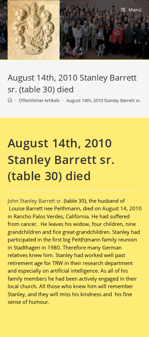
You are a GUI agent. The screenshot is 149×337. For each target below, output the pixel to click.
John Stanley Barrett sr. (35, 200)
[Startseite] (10, 100)
